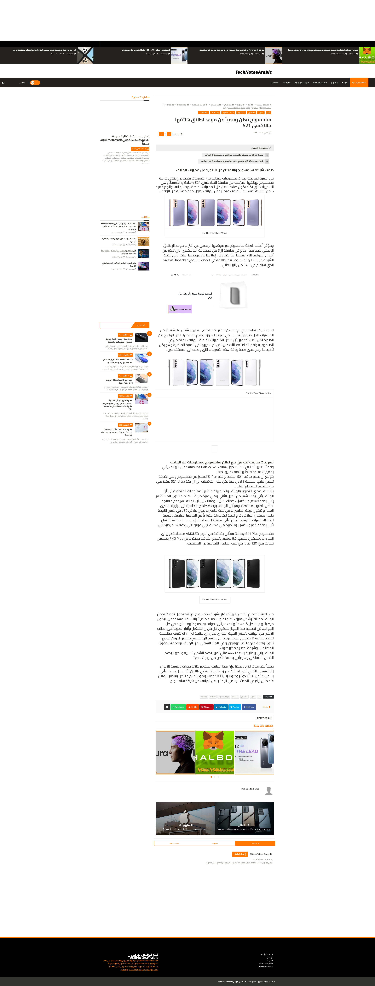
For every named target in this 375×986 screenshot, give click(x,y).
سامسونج (215, 104)
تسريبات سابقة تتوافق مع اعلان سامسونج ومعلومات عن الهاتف (232, 161)
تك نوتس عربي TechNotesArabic (143, 956)
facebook (250, 707)
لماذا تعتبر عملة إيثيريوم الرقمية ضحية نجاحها (119, 240)
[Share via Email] (167, 707)
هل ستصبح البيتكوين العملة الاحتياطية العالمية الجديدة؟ (118, 252)
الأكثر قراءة (141, 325)
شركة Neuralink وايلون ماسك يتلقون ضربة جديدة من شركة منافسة (325, 50)
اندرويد (239, 104)
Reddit (194, 707)
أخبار (249, 104)
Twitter (236, 707)
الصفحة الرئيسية (359, 83)
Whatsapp (179, 707)
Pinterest (208, 707)
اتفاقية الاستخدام (266, 964)
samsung (182, 104)
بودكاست (275, 83)
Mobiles (215, 112)
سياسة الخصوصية (266, 967)
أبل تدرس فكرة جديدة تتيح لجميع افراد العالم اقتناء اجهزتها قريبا (137, 50)
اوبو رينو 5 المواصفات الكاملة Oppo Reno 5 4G (119, 381)
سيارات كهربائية (302, 83)
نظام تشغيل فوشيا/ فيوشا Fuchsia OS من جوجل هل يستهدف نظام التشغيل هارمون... (118, 226)
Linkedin (222, 707)
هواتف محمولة (320, 83)
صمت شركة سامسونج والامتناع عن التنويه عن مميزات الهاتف (233, 155)
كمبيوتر (334, 83)
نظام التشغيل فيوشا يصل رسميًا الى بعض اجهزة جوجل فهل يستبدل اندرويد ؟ (117, 432)
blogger (255, 843)
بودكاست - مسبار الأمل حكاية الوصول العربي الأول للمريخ (119, 340)
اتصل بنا (270, 960)
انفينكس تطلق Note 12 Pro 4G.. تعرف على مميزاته (239, 50)
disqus (215, 843)
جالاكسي (228, 104)
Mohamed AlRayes (250, 789)
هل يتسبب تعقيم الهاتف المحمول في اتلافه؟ (119, 264)
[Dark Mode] (35, 82)
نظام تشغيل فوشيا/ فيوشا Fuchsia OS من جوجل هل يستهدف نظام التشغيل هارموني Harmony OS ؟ (117, 405)
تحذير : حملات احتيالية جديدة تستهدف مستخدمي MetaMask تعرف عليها (254, 756)
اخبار (345, 83)
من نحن (270, 957)
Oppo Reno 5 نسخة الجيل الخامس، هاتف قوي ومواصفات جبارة (117, 361)
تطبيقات (287, 83)
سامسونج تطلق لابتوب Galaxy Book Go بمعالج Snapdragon (47, 50)
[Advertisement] (287, 20)
